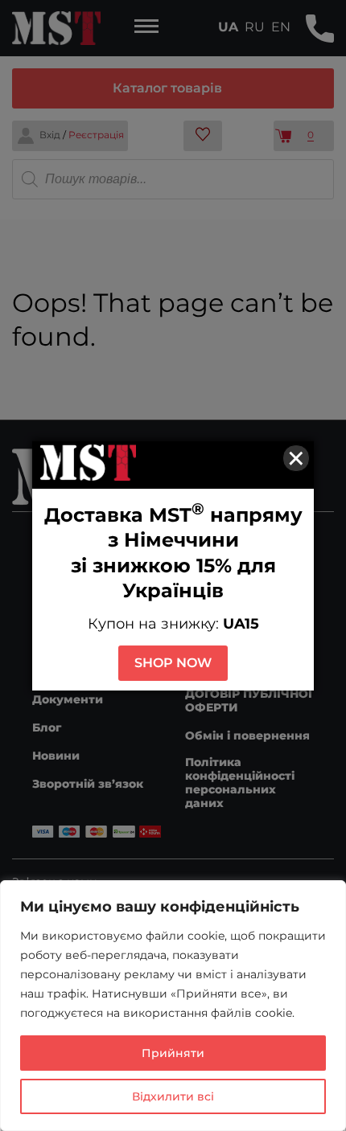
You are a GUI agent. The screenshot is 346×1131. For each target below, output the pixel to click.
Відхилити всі (173, 1096)
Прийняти (173, 1053)
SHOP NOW (173, 662)
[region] (173, 1005)
